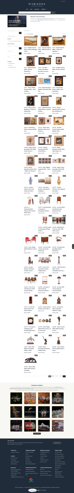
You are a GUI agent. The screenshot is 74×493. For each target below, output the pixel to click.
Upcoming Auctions (44, 452)
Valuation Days (58, 475)
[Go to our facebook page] (41, 479)
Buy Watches (58, 467)
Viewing (42, 458)
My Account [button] (63, 1)
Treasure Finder (43, 456)
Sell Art (27, 454)
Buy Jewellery (58, 465)
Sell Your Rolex (58, 452)
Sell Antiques (58, 459)
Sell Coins (28, 459)
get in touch (40, 19)
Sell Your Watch (29, 456)
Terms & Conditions (19, 487)
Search (53, 12)
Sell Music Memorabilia (60, 461)
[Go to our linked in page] (45, 479)
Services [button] (37, 9)
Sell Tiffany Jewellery (59, 458)
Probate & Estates (29, 469)
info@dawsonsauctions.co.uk (17, 476)
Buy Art (56, 469)
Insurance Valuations (30, 471)
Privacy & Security (28, 487)
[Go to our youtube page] (47, 479)
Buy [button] (27, 9)
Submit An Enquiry (15, 452)
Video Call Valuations (59, 476)
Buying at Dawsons (45, 450)
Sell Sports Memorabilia (60, 463)
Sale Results (43, 454)
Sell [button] (31, 9)
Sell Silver (28, 458)
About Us (42, 469)
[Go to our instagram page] (50, 479)
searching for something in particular (45, 18)
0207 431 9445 (14, 463)
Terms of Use (36, 487)
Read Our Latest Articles (45, 471)
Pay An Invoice (43, 461)
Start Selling (37, 433)
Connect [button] (43, 9)
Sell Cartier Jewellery (59, 456)
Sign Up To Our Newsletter (46, 475)
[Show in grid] (65, 34)
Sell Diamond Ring (59, 454)
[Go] (20, 33)
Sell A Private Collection (31, 463)
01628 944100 (14, 475)
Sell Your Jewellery (30, 452)
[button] (48, 9)
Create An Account (44, 459)
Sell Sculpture (29, 461)
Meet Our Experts (44, 473)
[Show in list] (63, 34)
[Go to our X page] (43, 479)
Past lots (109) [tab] (26, 30)
